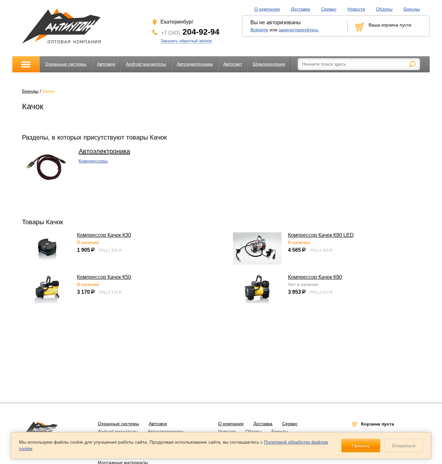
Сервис (329, 9)
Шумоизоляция (269, 64)
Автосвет (232, 64)
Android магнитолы (146, 64)
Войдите (259, 29)
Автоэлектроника (195, 64)
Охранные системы (65, 64)
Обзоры (384, 9)
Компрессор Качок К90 (315, 277)
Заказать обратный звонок (186, 40)
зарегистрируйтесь (298, 29)
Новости (356, 9)
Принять (361, 445)
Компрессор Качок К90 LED (321, 235)
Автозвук (106, 64)
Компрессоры (93, 160)
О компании (267, 9)
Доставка (300, 9)
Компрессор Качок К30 (104, 235)
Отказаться (403, 445)
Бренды (411, 9)
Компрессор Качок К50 (104, 277)
